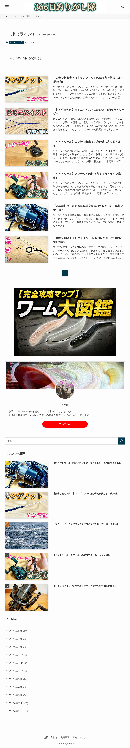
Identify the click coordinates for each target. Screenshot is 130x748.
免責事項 (65, 737)
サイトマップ (79, 737)
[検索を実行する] (121, 441)
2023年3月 (17, 695)
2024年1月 (17, 646)
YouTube (65, 424)
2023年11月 (18, 663)
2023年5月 (17, 679)
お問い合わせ (50, 737)
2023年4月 (17, 687)
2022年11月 (18, 703)
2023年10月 (18, 671)
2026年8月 (18, 631)
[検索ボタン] (123, 7)
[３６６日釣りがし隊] (65, 7)
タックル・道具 (16, 42)
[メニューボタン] (7, 7)
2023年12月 (18, 655)
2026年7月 (17, 639)
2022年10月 (18, 711)
